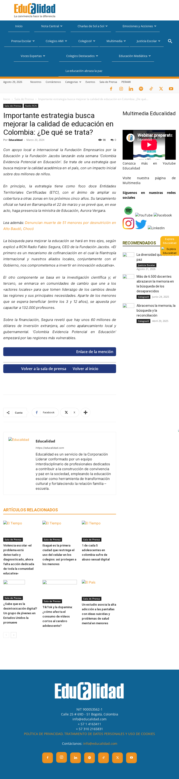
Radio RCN (31, 105)
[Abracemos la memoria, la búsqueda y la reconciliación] (128, 309)
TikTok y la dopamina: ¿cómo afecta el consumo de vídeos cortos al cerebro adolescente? (57, 616)
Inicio (19, 26)
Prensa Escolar (21, 41)
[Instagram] (121, 89)
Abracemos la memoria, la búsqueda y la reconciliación (156, 310)
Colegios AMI (55, 41)
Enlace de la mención (94, 351)
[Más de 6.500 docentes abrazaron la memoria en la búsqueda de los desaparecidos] (128, 280)
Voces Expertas (31, 56)
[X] (161, 89)
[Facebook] (111, 89)
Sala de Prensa (108, 82)
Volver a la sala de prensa (43, 368)
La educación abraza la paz (83, 71)
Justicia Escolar (147, 41)
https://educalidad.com (50, 447)
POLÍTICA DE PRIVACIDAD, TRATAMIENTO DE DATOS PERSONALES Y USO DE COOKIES (89, 734)
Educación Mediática (133, 56)
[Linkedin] (131, 89)
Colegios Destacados (80, 56)
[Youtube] (171, 89)
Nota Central (50, 26)
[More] (85, 412)
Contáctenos (53, 82)
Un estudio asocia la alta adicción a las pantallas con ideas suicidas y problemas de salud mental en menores (99, 614)
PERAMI (126, 82)
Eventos (90, 82)
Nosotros (35, 82)
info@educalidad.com (100, 743)
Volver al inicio (85, 368)
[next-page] (14, 635)
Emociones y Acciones (138, 26)
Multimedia (114, 41)
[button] (170, 42)
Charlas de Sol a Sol (91, 26)
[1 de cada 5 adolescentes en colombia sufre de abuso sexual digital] (99, 531)
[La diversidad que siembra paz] (128, 258)
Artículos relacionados (30, 509)
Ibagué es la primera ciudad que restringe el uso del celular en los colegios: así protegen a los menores (59, 555)
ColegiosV (85, 41)
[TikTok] (151, 89)
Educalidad (16, 140)
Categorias (71, 82)
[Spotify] (141, 89)
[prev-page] (6, 635)
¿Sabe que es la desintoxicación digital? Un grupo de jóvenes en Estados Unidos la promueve (20, 613)
